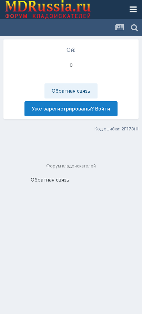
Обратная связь (71, 91)
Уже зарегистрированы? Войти (71, 109)
